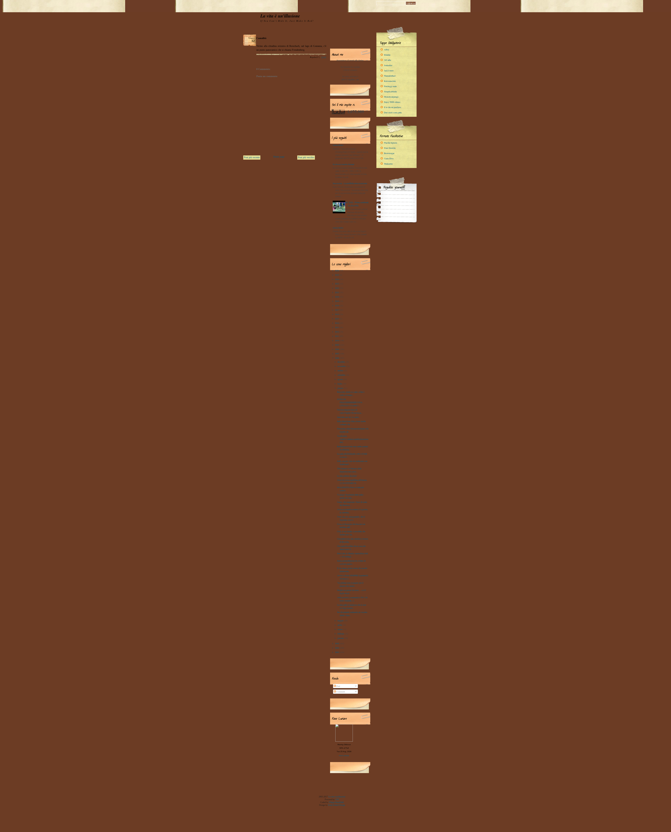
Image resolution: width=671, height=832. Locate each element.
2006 (337, 357)
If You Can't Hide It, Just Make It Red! (287, 20)
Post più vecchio (306, 157)
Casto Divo (389, 158)
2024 (337, 279)
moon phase (344, 755)
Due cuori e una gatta (393, 112)
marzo (340, 629)
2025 (337, 274)
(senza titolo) (338, 145)
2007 (337, 353)
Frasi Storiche (390, 148)
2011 (337, 336)
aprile (339, 624)
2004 (337, 647)
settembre (341, 374)
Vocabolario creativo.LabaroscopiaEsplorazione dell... (352, 439)
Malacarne (388, 163)
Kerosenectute (390, 81)
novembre (341, 366)
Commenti (340, 691)
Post (338, 686)
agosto (340, 379)
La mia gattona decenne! (347, 475)
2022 (337, 288)
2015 (337, 318)
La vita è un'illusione (280, 16)
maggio (340, 620)
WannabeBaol (389, 75)
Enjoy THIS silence (392, 102)
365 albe (387, 60)
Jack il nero (389, 70)
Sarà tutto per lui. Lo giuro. (348, 417)
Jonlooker (388, 65)
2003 (337, 652)
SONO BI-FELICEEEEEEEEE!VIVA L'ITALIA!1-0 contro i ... (349, 402)
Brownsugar (389, 153)
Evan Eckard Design (336, 805)
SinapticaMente (390, 91)
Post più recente (252, 157)
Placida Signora (390, 142)
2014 (337, 323)
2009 (337, 344)
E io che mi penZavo (392, 107)
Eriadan (387, 54)
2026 (337, 270)
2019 (337, 301)
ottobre (340, 370)
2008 (337, 349)
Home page (278, 156)
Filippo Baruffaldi (336, 802)
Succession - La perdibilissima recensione (350, 183)
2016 (337, 314)
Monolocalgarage (391, 96)
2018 (337, 305)
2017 (337, 309)
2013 (337, 327)
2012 (337, 331)
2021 (337, 292)
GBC (337, 799)
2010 (337, 340)
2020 (337, 296)
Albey (386, 49)
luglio (340, 383)
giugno (340, 388)
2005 (337, 643)
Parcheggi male (390, 86)
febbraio (341, 633)
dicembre (341, 361)
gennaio (340, 638)
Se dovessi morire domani (343, 164)
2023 (337, 283)
